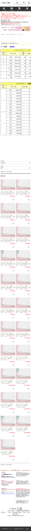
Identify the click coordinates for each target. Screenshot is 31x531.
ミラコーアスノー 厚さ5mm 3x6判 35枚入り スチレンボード (7, 453)
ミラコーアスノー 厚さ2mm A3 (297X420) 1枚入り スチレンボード (8, 288)
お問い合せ (19, 10)
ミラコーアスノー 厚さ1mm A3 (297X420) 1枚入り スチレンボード (23, 288)
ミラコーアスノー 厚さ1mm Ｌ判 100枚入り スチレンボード (7, 429)
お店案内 (27, 528)
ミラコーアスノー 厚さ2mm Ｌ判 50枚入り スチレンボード (22, 406)
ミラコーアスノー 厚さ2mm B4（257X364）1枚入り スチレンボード (7, 193)
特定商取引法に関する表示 (18, 528)
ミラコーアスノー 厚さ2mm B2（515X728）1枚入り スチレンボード (7, 240)
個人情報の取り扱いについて (7, 528)
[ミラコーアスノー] (8, 184)
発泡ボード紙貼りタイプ (11, 34)
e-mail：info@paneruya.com (15, 515)
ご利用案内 (11, 10)
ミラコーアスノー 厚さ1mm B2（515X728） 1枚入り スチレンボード (23, 240)
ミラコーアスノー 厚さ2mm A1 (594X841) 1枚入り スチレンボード (7, 335)
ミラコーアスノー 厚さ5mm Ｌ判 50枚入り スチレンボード (22, 382)
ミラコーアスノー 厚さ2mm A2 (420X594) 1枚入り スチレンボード (7, 311)
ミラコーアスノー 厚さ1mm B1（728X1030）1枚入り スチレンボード (23, 264)
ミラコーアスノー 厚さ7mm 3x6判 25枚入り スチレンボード (22, 429)
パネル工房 (4, 10)
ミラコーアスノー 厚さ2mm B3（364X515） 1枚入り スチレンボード (8, 217)
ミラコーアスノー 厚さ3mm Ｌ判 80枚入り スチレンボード (7, 406)
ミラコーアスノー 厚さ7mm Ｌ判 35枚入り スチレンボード (7, 382)
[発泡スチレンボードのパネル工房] (5, 3)
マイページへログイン (17, 4)
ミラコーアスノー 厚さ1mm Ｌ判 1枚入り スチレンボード (23, 358)
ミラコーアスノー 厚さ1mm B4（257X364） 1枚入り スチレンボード (23, 193)
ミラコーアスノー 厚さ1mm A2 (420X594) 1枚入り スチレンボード (23, 311)
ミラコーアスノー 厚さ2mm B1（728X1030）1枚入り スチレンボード (8, 264)
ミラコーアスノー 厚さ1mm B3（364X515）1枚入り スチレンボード (22, 217)
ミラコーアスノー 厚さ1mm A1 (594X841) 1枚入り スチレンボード (23, 335)
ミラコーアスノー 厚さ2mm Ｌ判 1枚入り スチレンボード (8, 358)
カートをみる (23, 4)
